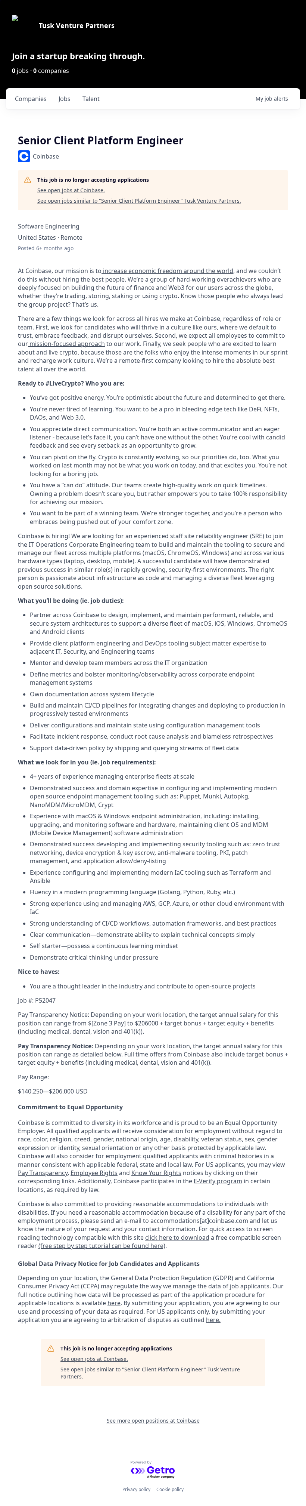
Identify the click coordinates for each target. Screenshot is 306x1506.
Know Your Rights (156, 1173)
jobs (65, 99)
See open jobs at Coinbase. (71, 190)
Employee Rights (94, 1173)
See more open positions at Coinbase (153, 1420)
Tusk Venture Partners (77, 25)
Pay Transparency (43, 1173)
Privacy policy (136, 1489)
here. (213, 1320)
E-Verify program (218, 1181)
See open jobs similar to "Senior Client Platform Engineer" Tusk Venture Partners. (139, 200)
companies (31, 99)
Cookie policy (170, 1489)
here (114, 1303)
